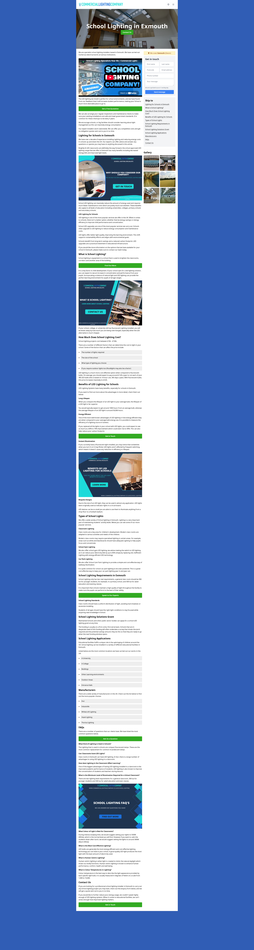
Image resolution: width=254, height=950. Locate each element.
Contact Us (127, 32)
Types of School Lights (153, 120)
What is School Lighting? (154, 108)
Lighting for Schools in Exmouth (157, 104)
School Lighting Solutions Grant (157, 129)
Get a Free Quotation (110, 109)
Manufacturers (151, 136)
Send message (159, 92)
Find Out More (110, 265)
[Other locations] (168, 4)
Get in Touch (110, 436)
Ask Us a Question (110, 739)
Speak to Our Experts (110, 595)
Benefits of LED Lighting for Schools (158, 117)
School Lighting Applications (155, 133)
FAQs (147, 139)
